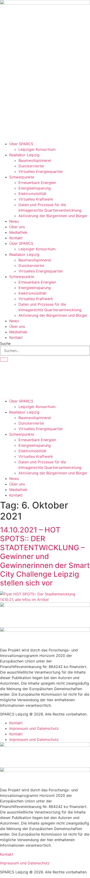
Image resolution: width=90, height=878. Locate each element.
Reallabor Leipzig (24, 155)
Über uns (17, 227)
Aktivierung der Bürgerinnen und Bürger (52, 215)
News (14, 221)
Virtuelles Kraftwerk (35, 199)
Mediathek (18, 232)
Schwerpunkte (21, 177)
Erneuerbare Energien (37, 182)
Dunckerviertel (31, 166)
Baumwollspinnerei (34, 160)
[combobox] (45, 350)
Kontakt (16, 238)
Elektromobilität (32, 193)
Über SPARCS (21, 144)
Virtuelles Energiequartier (40, 171)
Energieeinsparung (34, 188)
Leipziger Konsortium (37, 149)
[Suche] (4, 360)
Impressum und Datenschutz (34, 728)
